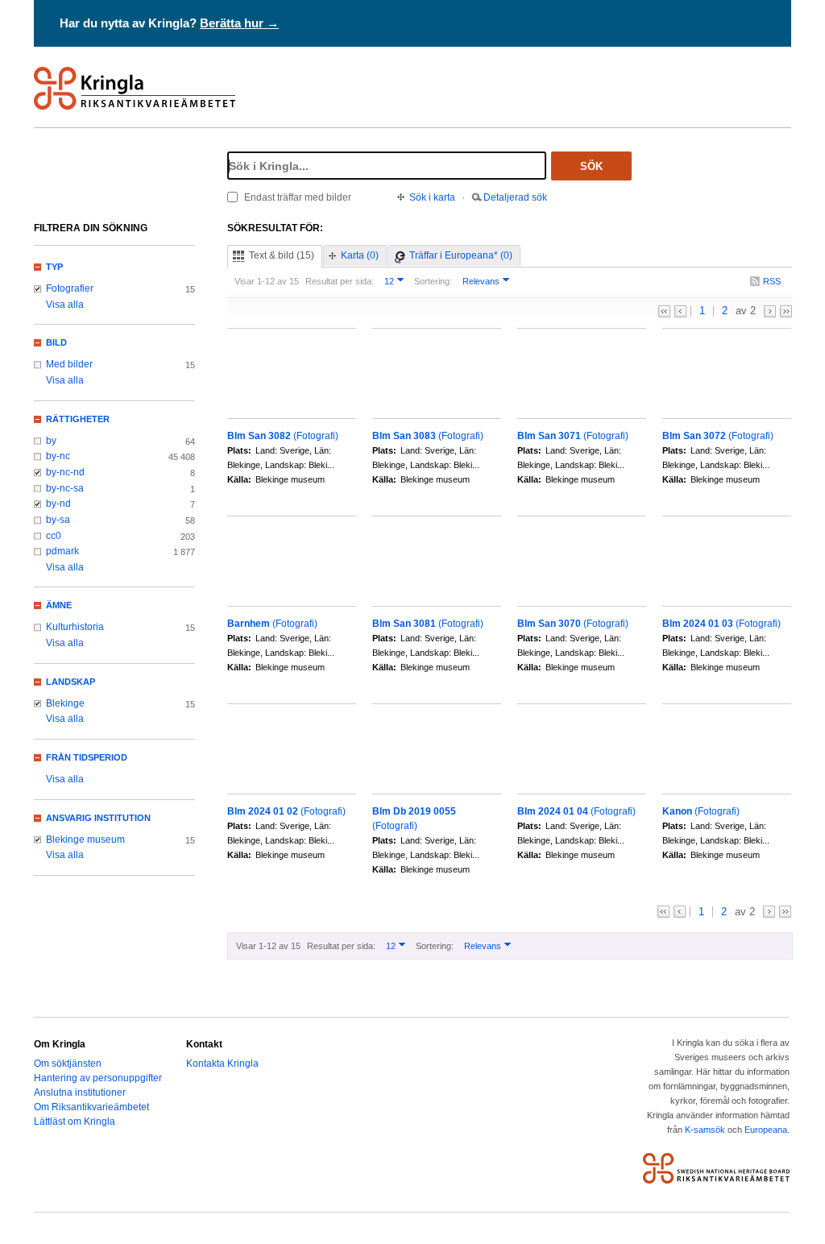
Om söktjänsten (68, 1063)
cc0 (53, 535)
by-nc (58, 456)
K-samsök (705, 1129)
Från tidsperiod (86, 757)
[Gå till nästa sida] (770, 311)
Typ (54, 267)
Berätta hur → (239, 23)
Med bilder (69, 364)
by (51, 440)
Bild (56, 342)
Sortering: (433, 281)
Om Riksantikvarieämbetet (91, 1107)
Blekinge (65, 703)
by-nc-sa (65, 488)
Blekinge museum (85, 839)
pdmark (62, 551)
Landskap (70, 681)
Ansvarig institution (98, 818)
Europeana (765, 1129)
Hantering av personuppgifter (98, 1078)
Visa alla (65, 304)
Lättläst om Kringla (74, 1121)
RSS (772, 281)
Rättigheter (78, 419)
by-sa (58, 519)
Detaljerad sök (515, 197)
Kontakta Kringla (222, 1063)
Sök (591, 166)
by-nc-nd (65, 472)
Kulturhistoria (75, 626)
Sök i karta (432, 197)
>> (786, 311)
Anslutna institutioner (80, 1092)
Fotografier (69, 288)
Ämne (59, 605)
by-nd (58, 503)
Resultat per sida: (339, 281)
